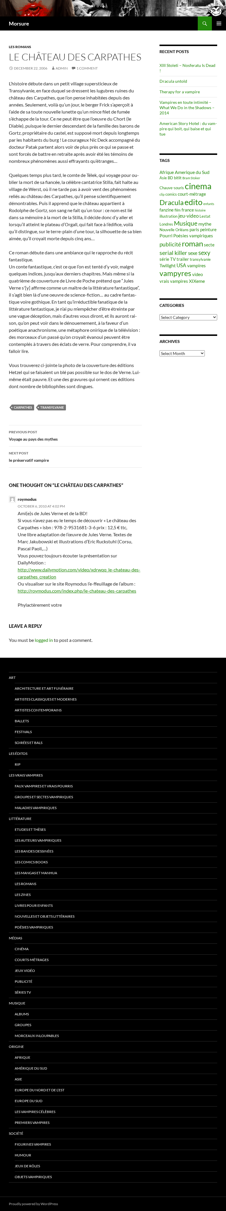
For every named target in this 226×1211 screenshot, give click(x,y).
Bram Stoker (191, 178)
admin (62, 68)
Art (12, 677)
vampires (196, 265)
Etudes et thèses (30, 829)
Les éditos (18, 753)
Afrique (166, 172)
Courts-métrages (32, 960)
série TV (167, 259)
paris (194, 229)
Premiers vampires (32, 1122)
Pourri (165, 235)
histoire (200, 210)
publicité (170, 244)
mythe (204, 223)
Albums (22, 1014)
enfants (208, 204)
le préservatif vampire (29, 457)
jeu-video (188, 216)
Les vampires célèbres (35, 1111)
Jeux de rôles (27, 1166)
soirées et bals (28, 742)
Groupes (23, 1025)
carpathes (23, 407)
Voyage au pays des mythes (33, 436)
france (188, 209)
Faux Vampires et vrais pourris (44, 786)
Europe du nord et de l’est (39, 1090)
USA (181, 265)
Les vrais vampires (26, 775)
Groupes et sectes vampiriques (44, 797)
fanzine (166, 209)
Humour (23, 1155)
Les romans (20, 47)
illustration (168, 216)
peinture (208, 229)
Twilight (167, 265)
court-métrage (192, 194)
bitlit (178, 177)
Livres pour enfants (34, 905)
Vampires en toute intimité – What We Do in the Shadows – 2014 (187, 107)
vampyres (175, 273)
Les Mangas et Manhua (36, 873)
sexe (192, 253)
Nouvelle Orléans (174, 229)
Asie (163, 177)
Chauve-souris (171, 187)
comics (171, 194)
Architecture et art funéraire (44, 688)
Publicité (23, 981)
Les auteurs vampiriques (38, 840)
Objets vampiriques (33, 1177)
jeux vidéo (25, 970)
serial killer (173, 252)
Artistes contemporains (38, 710)
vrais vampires (173, 281)
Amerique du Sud (192, 172)
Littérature (20, 818)
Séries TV (23, 992)
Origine (16, 1046)
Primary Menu (219, 23)
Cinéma (22, 949)
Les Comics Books (31, 862)
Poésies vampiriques (193, 235)
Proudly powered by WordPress (33, 1204)
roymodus (27, 499)
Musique (185, 223)
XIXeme (197, 281)
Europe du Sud (28, 1101)
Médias (15, 938)
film (178, 210)
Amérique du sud (31, 1068)
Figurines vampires (33, 1144)
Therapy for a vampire (179, 91)
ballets (22, 721)
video (197, 274)
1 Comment (87, 68)
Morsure (19, 23)
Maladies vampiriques (35, 808)
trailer (183, 259)
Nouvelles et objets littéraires (44, 916)
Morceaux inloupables (37, 1036)
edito (193, 202)
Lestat (205, 216)
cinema (198, 186)
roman (192, 243)
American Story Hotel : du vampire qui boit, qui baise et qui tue (188, 128)
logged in (44, 640)
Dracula (171, 202)
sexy (204, 252)
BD (170, 177)
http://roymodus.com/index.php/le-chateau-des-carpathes (77, 590)
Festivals (23, 732)
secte (209, 244)
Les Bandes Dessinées (34, 851)
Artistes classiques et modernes (46, 699)
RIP (17, 764)
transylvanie (52, 407)
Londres (166, 224)
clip (161, 194)
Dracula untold (173, 81)
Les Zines (23, 894)
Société (16, 1133)
